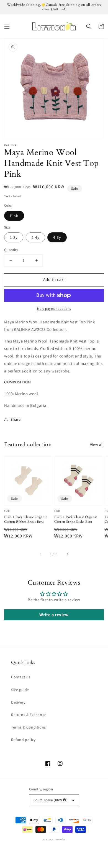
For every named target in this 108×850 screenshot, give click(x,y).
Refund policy (23, 739)
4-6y (57, 237)
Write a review (53, 615)
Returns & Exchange (29, 714)
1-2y (13, 237)
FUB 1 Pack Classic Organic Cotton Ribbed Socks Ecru (25, 519)
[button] (7, 26)
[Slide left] (41, 554)
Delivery (18, 702)
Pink (14, 215)
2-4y (35, 237)
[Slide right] (67, 554)
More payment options (54, 308)
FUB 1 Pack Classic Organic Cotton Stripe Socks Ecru (75, 519)
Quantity (11, 249)
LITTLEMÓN (58, 839)
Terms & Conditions (28, 727)
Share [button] (16, 419)
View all (97, 444)
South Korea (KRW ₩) (51, 800)
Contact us (20, 676)
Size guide (20, 689)
